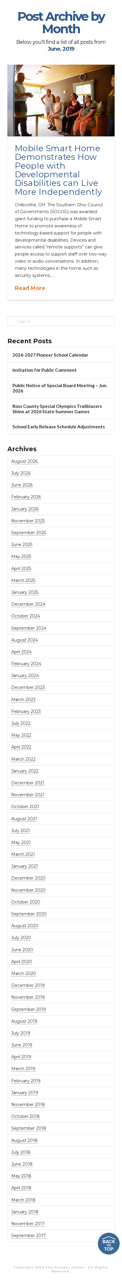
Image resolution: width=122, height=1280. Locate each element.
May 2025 (21, 556)
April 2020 (21, 961)
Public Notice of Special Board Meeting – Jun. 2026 (59, 388)
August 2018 (24, 1140)
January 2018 (24, 1211)
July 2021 (20, 830)
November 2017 (28, 1223)
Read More (30, 288)
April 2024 (21, 652)
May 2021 (21, 842)
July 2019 (20, 1033)
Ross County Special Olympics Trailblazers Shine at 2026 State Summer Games (57, 408)
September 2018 (28, 1128)
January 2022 (24, 771)
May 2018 (21, 1176)
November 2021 (27, 794)
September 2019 (28, 1009)
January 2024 (25, 675)
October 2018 (25, 1116)
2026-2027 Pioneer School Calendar (50, 354)
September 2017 (28, 1235)
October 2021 (25, 806)
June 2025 (21, 544)
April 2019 (21, 1056)
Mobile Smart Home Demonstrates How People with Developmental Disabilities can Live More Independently (58, 170)
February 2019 (26, 1080)
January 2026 (24, 509)
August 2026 (24, 461)
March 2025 (23, 580)
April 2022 (21, 747)
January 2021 (24, 866)
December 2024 (28, 604)
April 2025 (21, 568)
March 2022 (23, 759)
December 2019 (28, 985)
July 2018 (20, 1152)
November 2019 (28, 997)
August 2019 (24, 1021)
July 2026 (20, 473)
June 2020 (22, 949)
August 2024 (24, 640)
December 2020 (28, 878)
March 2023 (23, 699)
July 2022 (20, 723)
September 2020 (29, 914)
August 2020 (24, 925)
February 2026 (26, 496)
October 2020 (25, 902)
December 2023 (28, 687)
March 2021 (23, 854)
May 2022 (21, 735)
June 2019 (21, 1045)
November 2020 (28, 890)
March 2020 (23, 973)
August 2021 (24, 818)
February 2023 (26, 711)
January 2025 (24, 592)
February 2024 (26, 663)
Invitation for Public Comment (44, 370)
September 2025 (28, 532)
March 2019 (23, 1068)
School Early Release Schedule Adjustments (58, 426)
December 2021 (27, 783)
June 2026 (22, 485)
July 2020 (21, 937)
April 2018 (21, 1187)
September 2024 (28, 628)
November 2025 (28, 521)
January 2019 (24, 1092)
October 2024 (25, 616)
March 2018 (23, 1200)
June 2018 (22, 1164)
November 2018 (28, 1104)
